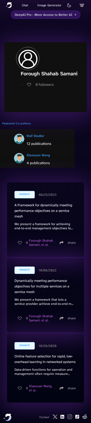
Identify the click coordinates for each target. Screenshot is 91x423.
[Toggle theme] (69, 5)
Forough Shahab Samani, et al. (41, 242)
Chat (25, 5)
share (72, 242)
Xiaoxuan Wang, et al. (40, 388)
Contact (44, 417)
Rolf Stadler (35, 136)
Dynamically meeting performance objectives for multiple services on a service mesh (41, 286)
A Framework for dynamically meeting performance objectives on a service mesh (43, 211)
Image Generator (49, 5)
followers (44, 84)
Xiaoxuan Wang (38, 155)
